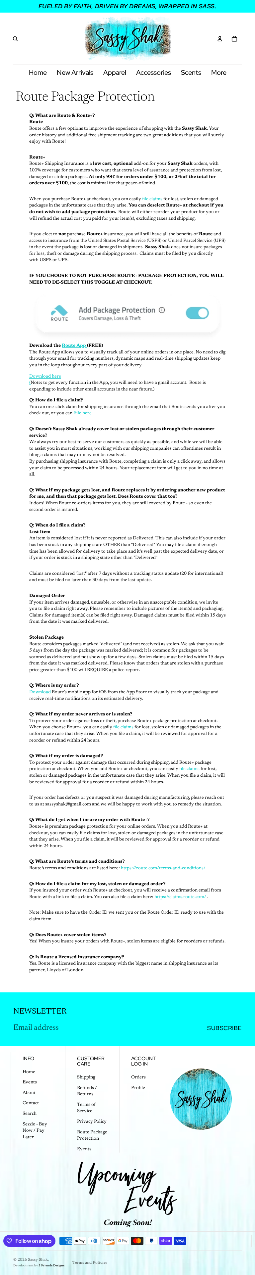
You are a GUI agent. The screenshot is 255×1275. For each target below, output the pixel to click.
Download (40, 692)
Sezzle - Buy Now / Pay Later (35, 1131)
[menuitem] (218, 72)
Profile (138, 1088)
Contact (31, 1103)
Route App (74, 345)
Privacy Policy (92, 1121)
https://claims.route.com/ (180, 897)
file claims (152, 199)
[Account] (219, 38)
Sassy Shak (38, 1260)
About (29, 1093)
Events (30, 1082)
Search (30, 1114)
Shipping (86, 1077)
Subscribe (224, 1028)
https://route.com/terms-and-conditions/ (163, 868)
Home (29, 1072)
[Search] (15, 38)
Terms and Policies (89, 1263)
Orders (138, 1077)
